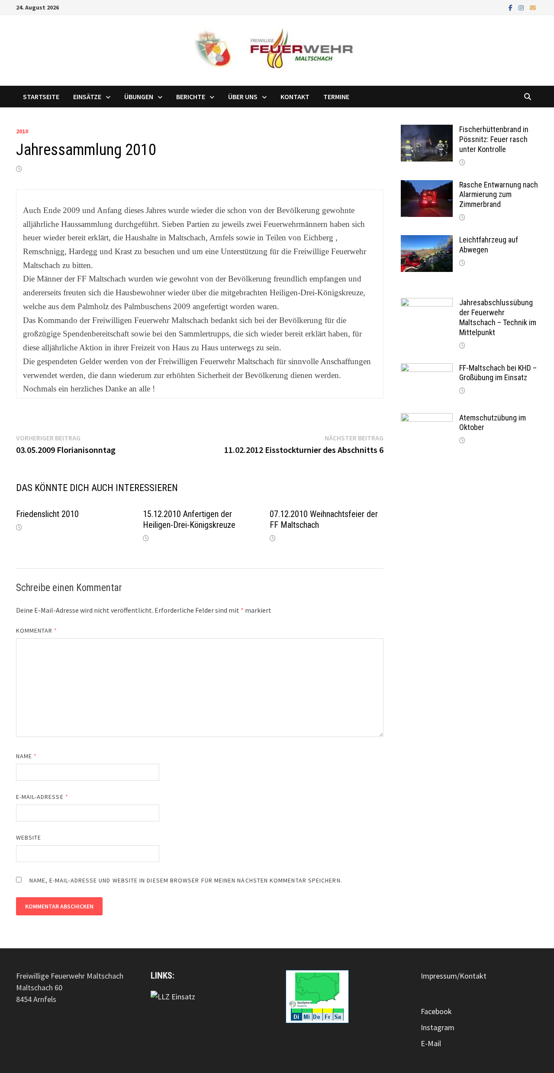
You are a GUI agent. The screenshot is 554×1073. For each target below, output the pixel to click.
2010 (22, 131)
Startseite (41, 96)
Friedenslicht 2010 (47, 514)
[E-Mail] (533, 7)
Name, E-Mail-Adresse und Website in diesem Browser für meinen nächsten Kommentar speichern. (185, 880)
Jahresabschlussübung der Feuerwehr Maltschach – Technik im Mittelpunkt (497, 317)
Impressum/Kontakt (453, 976)
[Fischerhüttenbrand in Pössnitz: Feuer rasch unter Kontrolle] (427, 131)
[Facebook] (511, 7)
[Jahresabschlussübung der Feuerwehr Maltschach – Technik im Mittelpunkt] (427, 304)
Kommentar (37, 630)
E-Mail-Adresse (42, 797)
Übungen (138, 96)
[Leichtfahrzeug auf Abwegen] (427, 241)
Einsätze (87, 96)
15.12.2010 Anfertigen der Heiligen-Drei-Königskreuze (189, 519)
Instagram (437, 1027)
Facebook (436, 1011)
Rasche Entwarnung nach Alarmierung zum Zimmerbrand (498, 194)
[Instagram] (522, 7)
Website (29, 837)
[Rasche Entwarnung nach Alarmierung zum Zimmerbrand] (427, 186)
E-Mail (431, 1043)
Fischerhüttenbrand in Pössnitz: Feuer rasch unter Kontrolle (493, 139)
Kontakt (294, 96)
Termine (336, 96)
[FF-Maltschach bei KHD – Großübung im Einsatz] (427, 369)
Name (26, 756)
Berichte (190, 96)
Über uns (243, 96)
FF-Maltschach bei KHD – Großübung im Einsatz (498, 372)
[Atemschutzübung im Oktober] (427, 419)
